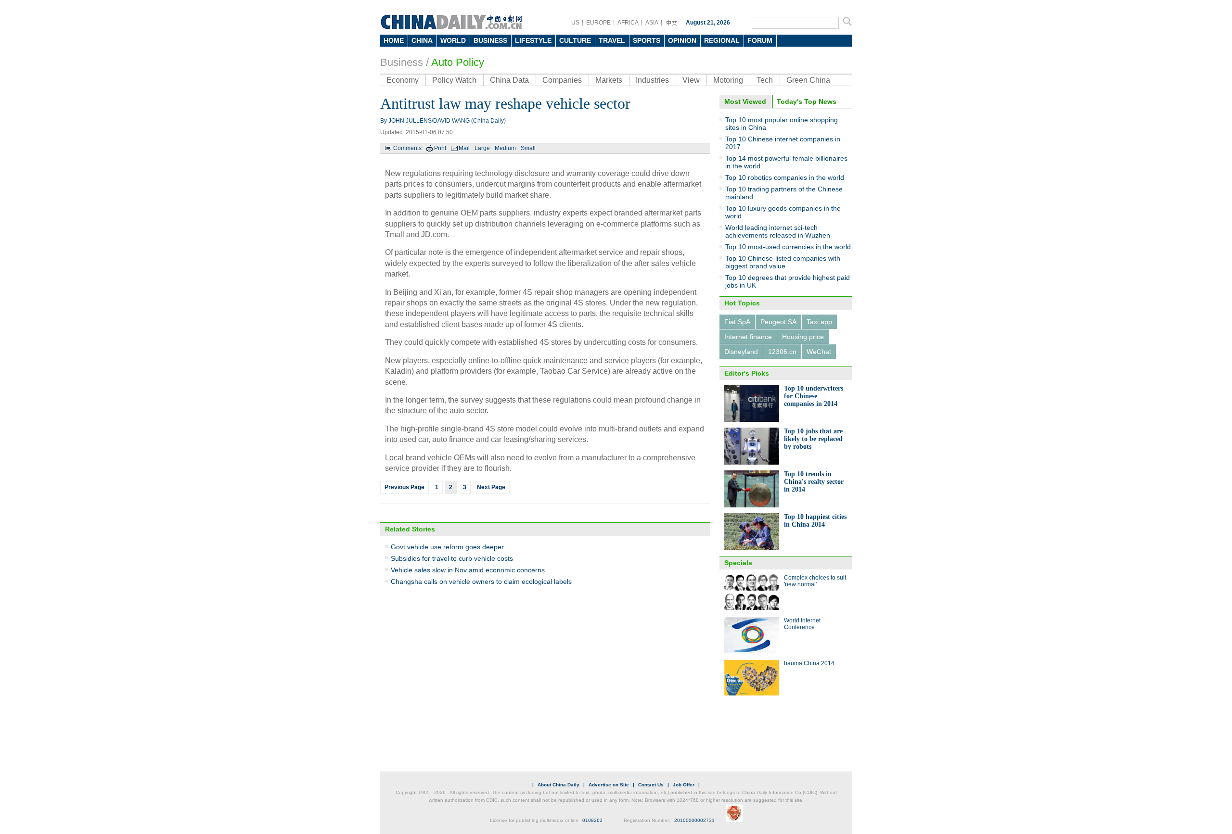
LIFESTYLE (533, 40)
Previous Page (404, 487)
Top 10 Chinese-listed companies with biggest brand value (782, 262)
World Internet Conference (802, 624)
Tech (765, 80)
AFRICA (628, 22)
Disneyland (741, 351)
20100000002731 (694, 820)
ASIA (651, 22)
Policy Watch (454, 80)
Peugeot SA (778, 322)
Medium (505, 148)
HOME (394, 40)
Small (528, 148)
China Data (509, 80)
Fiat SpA (737, 322)
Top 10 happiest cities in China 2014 (815, 520)
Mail (464, 148)
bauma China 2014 (809, 663)
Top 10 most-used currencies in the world (788, 247)
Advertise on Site (609, 784)
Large (482, 148)
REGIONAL (722, 40)
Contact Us (651, 784)
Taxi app (819, 322)
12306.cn (782, 351)
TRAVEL (612, 40)
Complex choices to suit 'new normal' (815, 581)
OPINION (682, 40)
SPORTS (646, 40)
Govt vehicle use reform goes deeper (447, 547)
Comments (407, 148)
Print (440, 148)
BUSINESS (490, 40)
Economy (402, 80)
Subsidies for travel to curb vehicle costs (452, 558)
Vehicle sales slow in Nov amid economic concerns (468, 570)
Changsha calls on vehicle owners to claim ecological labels (481, 581)
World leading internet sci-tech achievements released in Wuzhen (777, 231)
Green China (808, 80)
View (691, 80)
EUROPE (598, 22)
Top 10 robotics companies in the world (784, 177)
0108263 (592, 820)
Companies (562, 80)
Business (401, 62)
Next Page (491, 487)
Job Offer (683, 784)
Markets (608, 80)
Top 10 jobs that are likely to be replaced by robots (813, 439)
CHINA (422, 40)
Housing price (803, 337)
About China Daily (558, 784)
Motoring (728, 80)
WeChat (819, 351)
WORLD (453, 40)
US (575, 22)
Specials (738, 563)
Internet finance (748, 337)
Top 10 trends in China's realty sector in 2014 (814, 481)
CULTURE (575, 40)
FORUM (759, 40)
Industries (652, 80)
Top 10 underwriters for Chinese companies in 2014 (813, 396)
